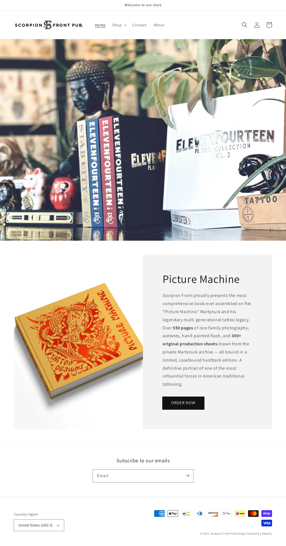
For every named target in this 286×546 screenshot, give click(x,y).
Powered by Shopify (258, 533)
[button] (245, 25)
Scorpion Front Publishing (228, 533)
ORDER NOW (183, 402)
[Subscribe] (187, 476)
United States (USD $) (35, 525)
